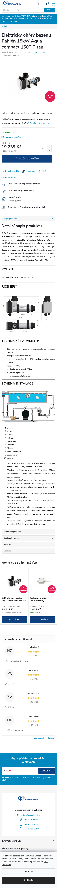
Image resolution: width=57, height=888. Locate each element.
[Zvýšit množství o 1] (49, 147)
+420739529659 (31, 819)
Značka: (9, 177)
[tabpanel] (14, 596)
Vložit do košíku (29, 158)
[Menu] (53, 3)
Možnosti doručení (13, 137)
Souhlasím (28, 880)
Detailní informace (38, 123)
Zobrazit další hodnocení (44, 738)
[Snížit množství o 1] (49, 150)
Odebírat (46, 771)
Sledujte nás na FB (31, 829)
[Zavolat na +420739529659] (37, 3)
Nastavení (28, 871)
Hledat (49, 10)
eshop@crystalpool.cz (30, 815)
